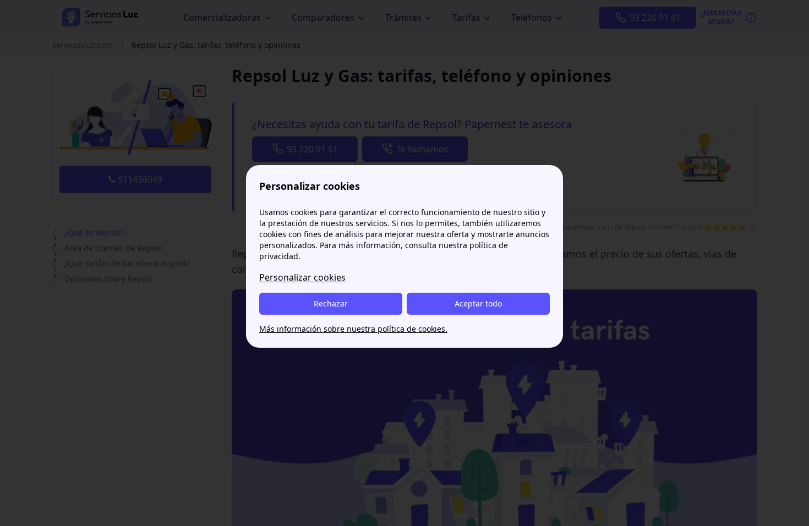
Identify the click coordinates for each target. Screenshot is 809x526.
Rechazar (331, 303)
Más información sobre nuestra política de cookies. (353, 329)
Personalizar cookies (302, 277)
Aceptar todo (478, 303)
